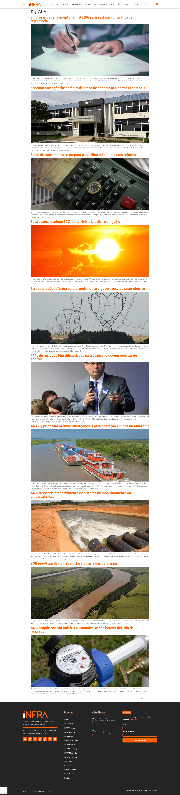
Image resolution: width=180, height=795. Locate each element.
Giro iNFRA (68, 761)
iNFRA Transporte (70, 728)
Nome (124, 724)
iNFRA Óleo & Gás (70, 757)
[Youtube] (25, 739)
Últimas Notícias (70, 724)
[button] (24, 4)
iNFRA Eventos (69, 745)
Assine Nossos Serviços (72, 774)
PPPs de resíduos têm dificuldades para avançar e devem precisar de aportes (84, 357)
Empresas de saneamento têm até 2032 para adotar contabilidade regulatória (81, 19)
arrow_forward (93, 725)
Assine (144, 4)
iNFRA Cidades (69, 736)
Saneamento (77, 4)
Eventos (136, 4)
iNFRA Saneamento (71, 740)
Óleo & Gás (115, 4)
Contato (67, 778)
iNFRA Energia (69, 732)
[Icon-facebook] (35, 739)
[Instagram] (40, 739)
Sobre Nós (68, 765)
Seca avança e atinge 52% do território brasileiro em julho (75, 221)
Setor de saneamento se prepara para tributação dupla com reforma (83, 154)
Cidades (126, 4)
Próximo (145, 698)
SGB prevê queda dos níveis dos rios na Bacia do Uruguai (75, 563)
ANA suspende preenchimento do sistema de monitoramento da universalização (81, 494)
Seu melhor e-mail (128, 731)
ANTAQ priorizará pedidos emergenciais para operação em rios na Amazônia (90, 426)
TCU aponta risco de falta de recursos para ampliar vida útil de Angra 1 (104, 732)
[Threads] (55, 739)
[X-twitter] (50, 739)
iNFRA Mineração (70, 753)
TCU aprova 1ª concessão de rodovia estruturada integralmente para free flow (103, 720)
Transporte (54, 4)
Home (66, 720)
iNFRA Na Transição (71, 749)
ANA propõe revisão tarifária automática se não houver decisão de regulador (82, 629)
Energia (65, 4)
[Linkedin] (30, 739)
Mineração (103, 4)
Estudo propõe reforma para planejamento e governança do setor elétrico (88, 288)
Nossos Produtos (70, 770)
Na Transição (90, 4)
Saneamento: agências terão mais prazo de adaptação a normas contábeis (88, 87)
